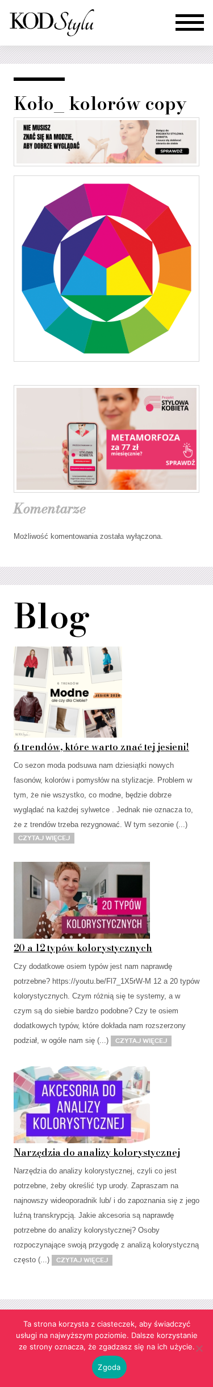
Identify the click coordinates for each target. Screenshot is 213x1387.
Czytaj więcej (44, 838)
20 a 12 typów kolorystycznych (83, 948)
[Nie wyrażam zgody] (198, 1348)
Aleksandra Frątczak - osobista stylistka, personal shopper (51, 22)
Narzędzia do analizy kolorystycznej (97, 1152)
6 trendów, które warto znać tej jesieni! (101, 747)
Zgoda (109, 1367)
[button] (190, 22)
